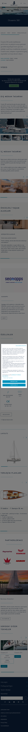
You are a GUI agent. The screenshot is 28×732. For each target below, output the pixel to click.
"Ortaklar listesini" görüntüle (7, 377)
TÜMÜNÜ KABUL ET (14, 385)
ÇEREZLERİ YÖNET (14, 381)
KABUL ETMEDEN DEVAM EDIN (21, 345)
